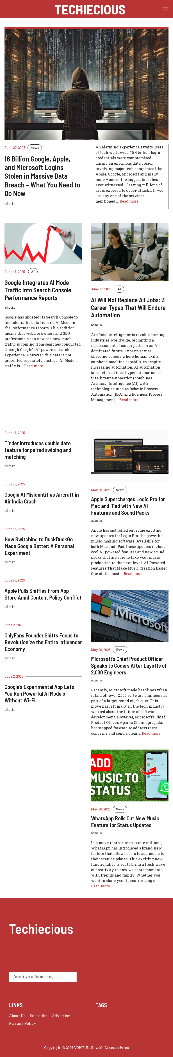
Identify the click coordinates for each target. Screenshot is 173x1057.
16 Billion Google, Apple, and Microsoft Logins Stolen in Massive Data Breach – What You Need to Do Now (42, 176)
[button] (80, 9)
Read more (129, 201)
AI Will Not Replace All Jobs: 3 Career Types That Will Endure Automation (128, 307)
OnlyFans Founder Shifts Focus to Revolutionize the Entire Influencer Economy (43, 642)
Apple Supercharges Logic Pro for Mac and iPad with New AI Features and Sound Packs (128, 506)
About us (17, 1015)
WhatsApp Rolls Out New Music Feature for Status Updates (125, 821)
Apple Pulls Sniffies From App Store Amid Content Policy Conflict (43, 594)
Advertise (61, 1015)
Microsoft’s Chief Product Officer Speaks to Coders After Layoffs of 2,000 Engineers (129, 665)
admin (10, 466)
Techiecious (90, 9)
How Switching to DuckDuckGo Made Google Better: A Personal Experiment (39, 546)
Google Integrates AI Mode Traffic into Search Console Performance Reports (38, 290)
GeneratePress (117, 1047)
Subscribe (38, 1015)
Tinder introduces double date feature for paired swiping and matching (38, 450)
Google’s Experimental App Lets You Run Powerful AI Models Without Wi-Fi (39, 693)
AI (33, 272)
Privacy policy (22, 1023)
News (34, 147)
